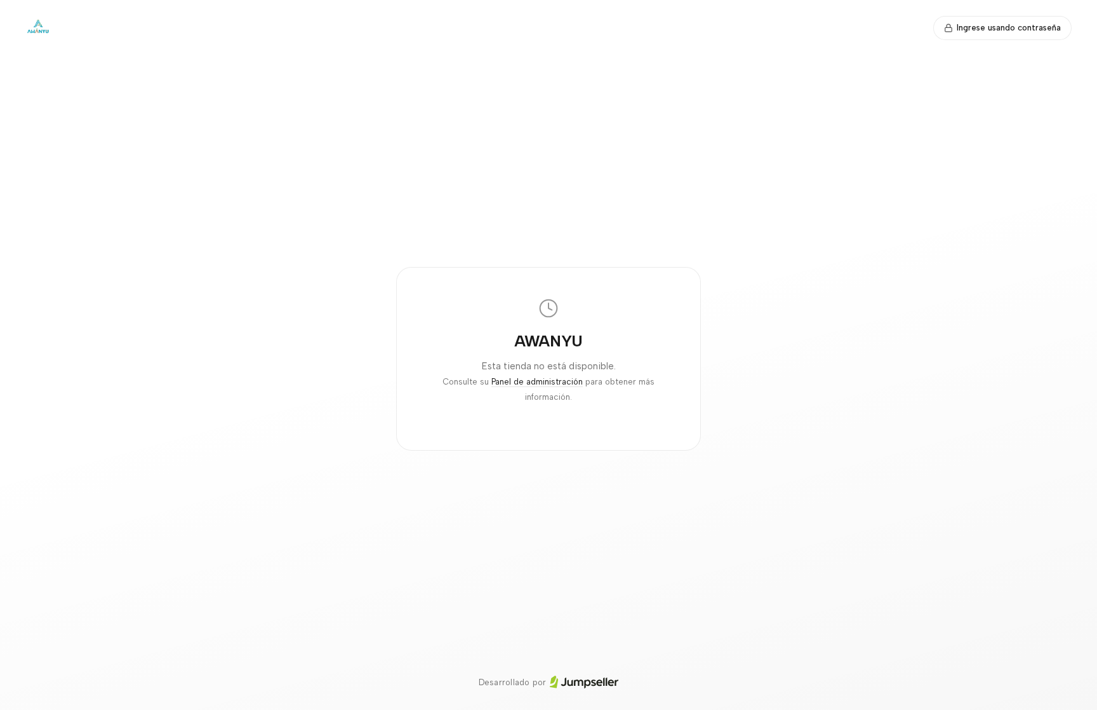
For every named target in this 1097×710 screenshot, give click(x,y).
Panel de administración (537, 381)
